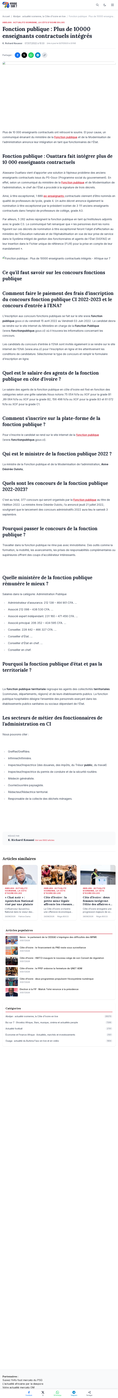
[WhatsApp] (31, 55)
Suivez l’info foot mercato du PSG (22, 1380)
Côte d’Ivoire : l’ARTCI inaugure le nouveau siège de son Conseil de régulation (62, 958)
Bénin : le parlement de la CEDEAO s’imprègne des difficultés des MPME (58, 937)
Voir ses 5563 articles (44, 840)
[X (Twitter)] (24, 55)
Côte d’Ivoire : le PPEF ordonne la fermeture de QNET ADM (51, 968)
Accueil (6, 16)
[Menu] (112, 5)
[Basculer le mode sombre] (105, 5)
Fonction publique (65, 137)
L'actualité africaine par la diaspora (22, 1383)
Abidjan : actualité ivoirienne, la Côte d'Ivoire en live (39, 16)
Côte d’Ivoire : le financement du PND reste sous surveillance (53, 947)
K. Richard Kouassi (21, 840)
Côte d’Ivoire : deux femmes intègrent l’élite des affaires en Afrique (97, 901)
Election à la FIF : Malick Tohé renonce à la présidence (49, 989)
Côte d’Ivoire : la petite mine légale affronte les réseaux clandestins (58, 901)
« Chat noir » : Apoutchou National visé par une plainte (19, 901)
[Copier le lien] (44, 55)
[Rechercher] (97, 5)
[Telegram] (38, 55)
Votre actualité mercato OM (18, 1387)
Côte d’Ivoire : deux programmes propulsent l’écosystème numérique (57, 978)
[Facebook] (17, 55)
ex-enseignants (54, 196)
